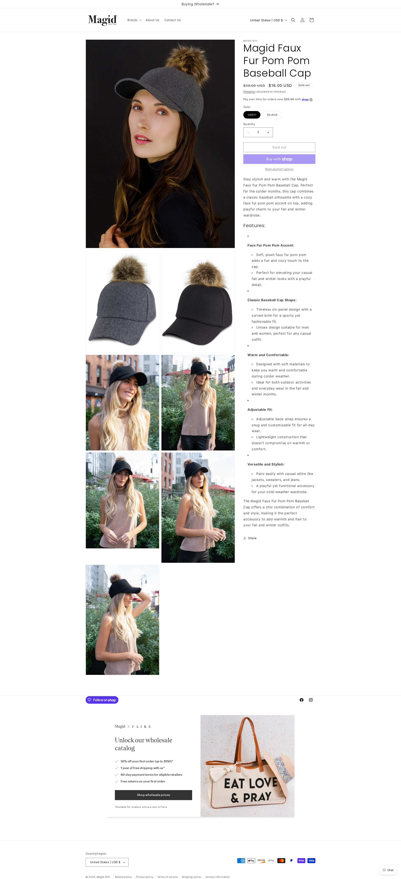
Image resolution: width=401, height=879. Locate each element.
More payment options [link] (279, 169)
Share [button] (252, 538)
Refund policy (123, 876)
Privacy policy (144, 876)
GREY (254, 116)
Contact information (217, 876)
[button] (134, 20)
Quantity (249, 124)
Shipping (249, 91)
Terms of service (167, 876)
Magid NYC (103, 876)
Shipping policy (191, 876)
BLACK (274, 116)
